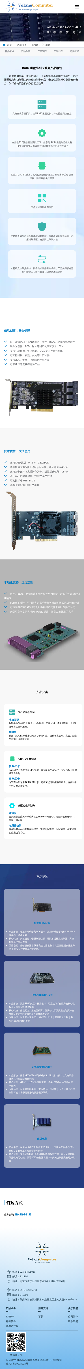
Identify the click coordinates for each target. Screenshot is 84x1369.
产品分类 (25, 51)
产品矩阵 (42, 51)
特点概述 (9, 51)
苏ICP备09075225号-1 (18, 1363)
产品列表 (58, 51)
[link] (7, 44)
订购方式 (74, 51)
